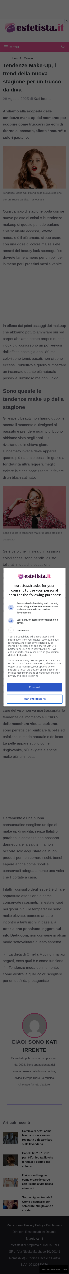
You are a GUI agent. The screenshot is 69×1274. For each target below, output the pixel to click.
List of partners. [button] (22, 655)
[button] (34, 630)
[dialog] (34, 637)
